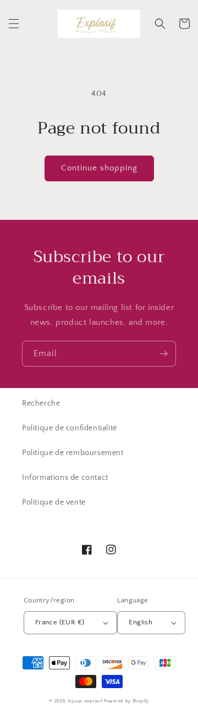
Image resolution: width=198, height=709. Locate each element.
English (140, 622)
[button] (14, 24)
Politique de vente (54, 502)
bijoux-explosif (85, 701)
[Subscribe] (163, 354)
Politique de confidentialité (69, 428)
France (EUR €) (60, 622)
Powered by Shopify (126, 701)
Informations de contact (65, 477)
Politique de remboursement (73, 452)
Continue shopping (99, 168)
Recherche (41, 403)
